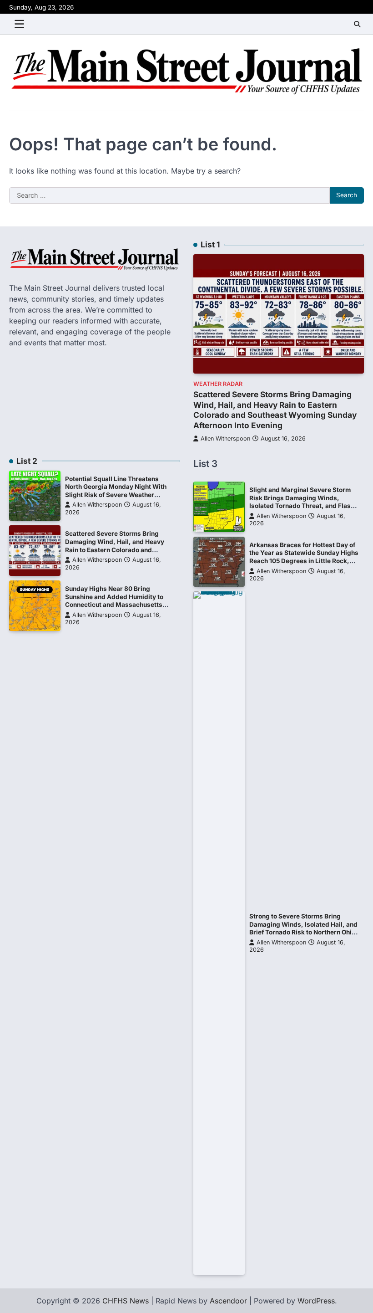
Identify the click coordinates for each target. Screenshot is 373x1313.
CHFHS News (125, 1300)
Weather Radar (217, 383)
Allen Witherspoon (225, 438)
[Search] (357, 24)
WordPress (316, 1300)
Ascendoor (228, 1300)
